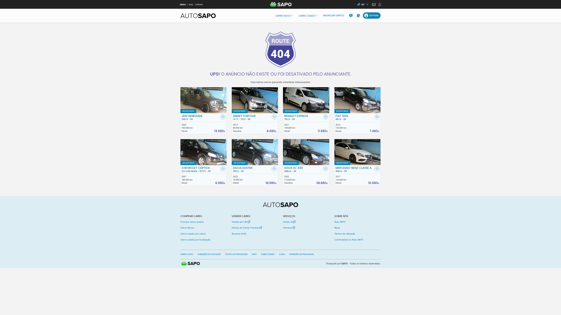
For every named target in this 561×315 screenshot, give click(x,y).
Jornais (199, 5)
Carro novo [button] (283, 15)
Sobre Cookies (268, 254)
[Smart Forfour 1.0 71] (255, 100)
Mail (191, 5)
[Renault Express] (306, 100)
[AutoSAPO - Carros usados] (198, 16)
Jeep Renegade (192, 117)
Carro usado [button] (307, 15)
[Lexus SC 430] (306, 152)
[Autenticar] (373, 5)
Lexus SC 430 (293, 169)
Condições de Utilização (209, 254)
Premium (288, 227)
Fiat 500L (342, 117)
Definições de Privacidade (301, 254)
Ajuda (337, 227)
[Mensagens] (351, 15)
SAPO (190, 263)
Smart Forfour (244, 117)
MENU (183, 5)
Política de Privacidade (236, 254)
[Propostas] (358, 15)
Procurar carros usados (192, 222)
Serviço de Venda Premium (246, 227)
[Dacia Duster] (255, 152)
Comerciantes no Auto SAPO (348, 239)
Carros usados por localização (195, 239)
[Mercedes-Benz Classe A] (357, 152)
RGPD (254, 254)
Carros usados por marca (193, 233)
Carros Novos (187, 227)
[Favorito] (223, 116)
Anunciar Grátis (333, 15)
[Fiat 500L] (357, 100)
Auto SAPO (340, 222)
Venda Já (288, 222)
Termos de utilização (344, 233)
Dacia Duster (243, 169)
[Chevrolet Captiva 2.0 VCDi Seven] (203, 152)
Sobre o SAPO (186, 254)
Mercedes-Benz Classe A (354, 169)
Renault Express (296, 117)
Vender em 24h (240, 222)
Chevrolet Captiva (196, 169)
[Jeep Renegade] (203, 100)
